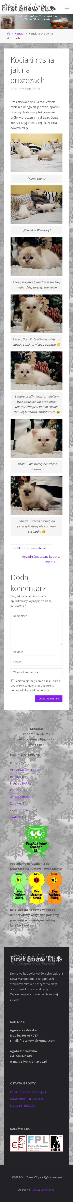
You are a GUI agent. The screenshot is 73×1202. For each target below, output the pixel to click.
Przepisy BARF (19, 783)
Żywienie (15, 817)
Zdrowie (15, 803)
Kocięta (19, 33)
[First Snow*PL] (28, 7)
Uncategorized (20, 797)
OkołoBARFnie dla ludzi (25, 770)
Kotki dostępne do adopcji (28, 1092)
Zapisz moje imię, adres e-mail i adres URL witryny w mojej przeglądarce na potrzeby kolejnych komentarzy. (35, 685)
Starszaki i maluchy (22, 1105)
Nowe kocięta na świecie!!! (27, 1099)
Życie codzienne (20, 810)
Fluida (34, 1189)
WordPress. (48, 1189)
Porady (14, 777)
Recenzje (16, 790)
